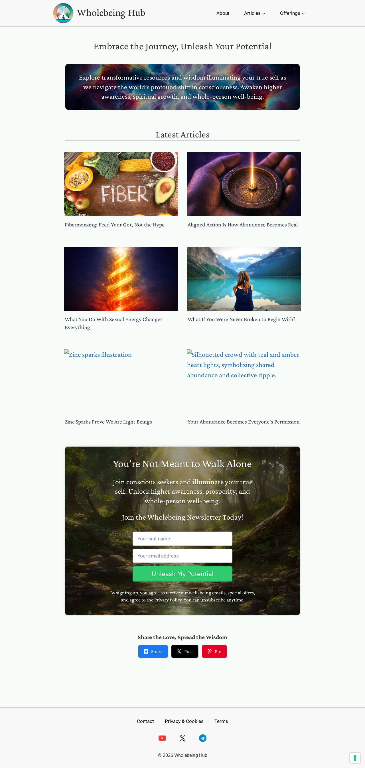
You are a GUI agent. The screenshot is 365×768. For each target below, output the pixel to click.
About (223, 13)
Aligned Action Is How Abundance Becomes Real (243, 224)
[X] (182, 738)
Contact (145, 721)
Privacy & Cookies (184, 721)
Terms (221, 721)
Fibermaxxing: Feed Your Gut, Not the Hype (115, 224)
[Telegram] (202, 738)
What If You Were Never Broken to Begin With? (241, 319)
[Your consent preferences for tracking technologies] (355, 758)
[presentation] (121, 184)
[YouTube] (162, 738)
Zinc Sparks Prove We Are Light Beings (108, 421)
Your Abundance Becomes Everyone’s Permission (244, 421)
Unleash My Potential (183, 573)
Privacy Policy (168, 600)
